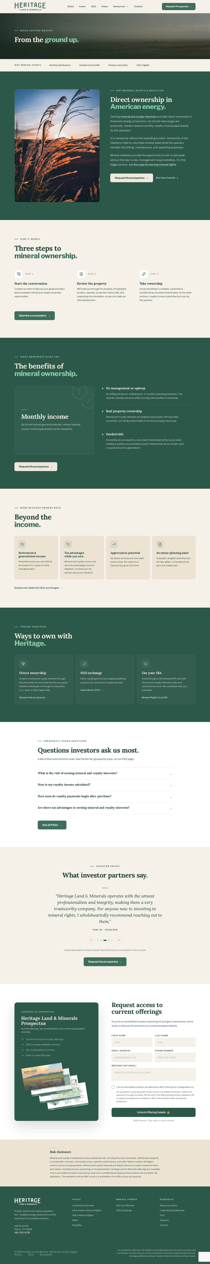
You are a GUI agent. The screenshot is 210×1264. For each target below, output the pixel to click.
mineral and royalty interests (138, 116)
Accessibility (46, 1254)
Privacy (18, 1254)
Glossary (164, 1220)
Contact (138, 6)
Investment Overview (83, 1205)
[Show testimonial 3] (105, 940)
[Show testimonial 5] (112, 940)
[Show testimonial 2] (101, 940)
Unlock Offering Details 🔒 (153, 1112)
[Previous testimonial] (91, 940)
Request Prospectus (179, 6)
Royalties (77, 1225)
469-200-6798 (22, 1232)
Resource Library (169, 1205)
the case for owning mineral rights (155, 164)
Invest (82, 6)
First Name (119, 1035)
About (70, 6)
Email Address (121, 1050)
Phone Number (164, 1050)
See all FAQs (52, 825)
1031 (93, 6)
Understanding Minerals (172, 1210)
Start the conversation (34, 315)
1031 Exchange (124, 1210)
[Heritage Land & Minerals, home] (30, 6)
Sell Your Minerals (125, 1205)
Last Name (161, 1035)
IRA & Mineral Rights (83, 1215)
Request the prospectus (131, 177)
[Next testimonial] (119, 940)
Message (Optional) (124, 1065)
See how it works (167, 177)
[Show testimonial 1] (98, 940)
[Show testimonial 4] (109, 940)
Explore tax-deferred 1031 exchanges (38, 588)
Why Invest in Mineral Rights (86, 1210)
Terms (31, 1254)
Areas (104, 6)
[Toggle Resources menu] (127, 6)
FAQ (162, 1215)
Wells (75, 1220)
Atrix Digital (71, 1252)
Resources (119, 6)
